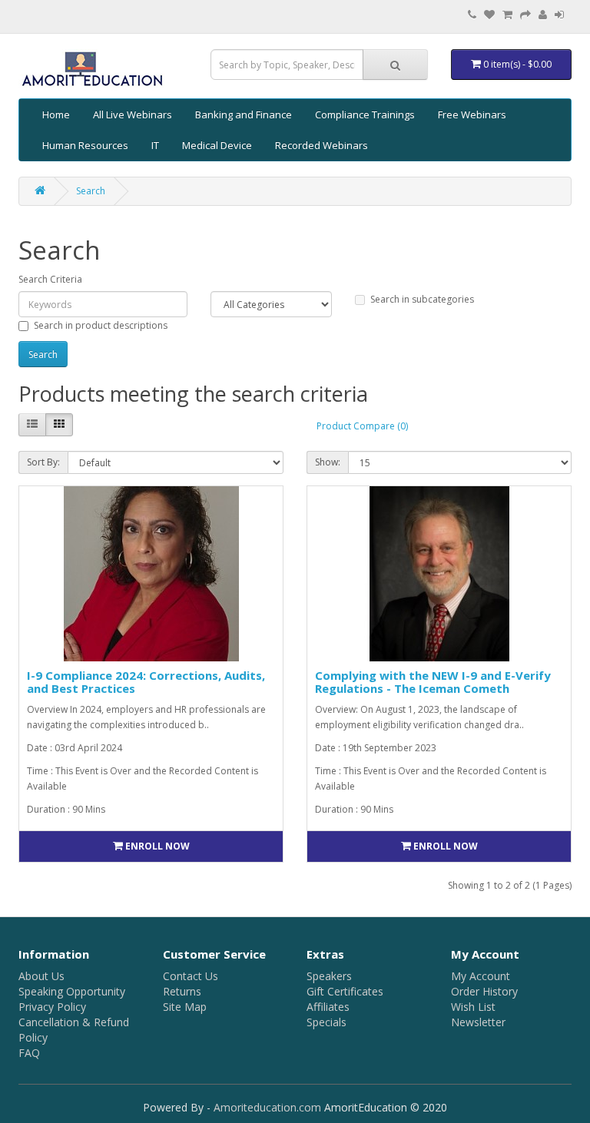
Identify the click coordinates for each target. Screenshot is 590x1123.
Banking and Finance (243, 114)
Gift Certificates (345, 991)
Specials (326, 1022)
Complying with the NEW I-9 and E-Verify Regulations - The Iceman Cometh (433, 682)
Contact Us (190, 976)
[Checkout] (525, 15)
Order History (484, 991)
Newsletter (478, 1022)
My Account (480, 976)
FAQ (29, 1052)
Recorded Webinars (321, 145)
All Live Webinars (132, 114)
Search (90, 190)
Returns (182, 991)
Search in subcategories (422, 299)
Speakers (329, 976)
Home (56, 114)
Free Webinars (472, 114)
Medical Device (217, 145)
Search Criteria (50, 279)
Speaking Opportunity (71, 991)
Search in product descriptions (100, 325)
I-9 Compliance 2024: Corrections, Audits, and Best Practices (146, 682)
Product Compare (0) (362, 425)
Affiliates (328, 1006)
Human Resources (85, 145)
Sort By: (43, 462)
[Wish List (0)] (489, 15)
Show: (327, 462)
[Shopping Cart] (507, 15)
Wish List (473, 1006)
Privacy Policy (52, 1006)
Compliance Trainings (365, 114)
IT (155, 145)
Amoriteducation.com (267, 1107)
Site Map (185, 1006)
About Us (41, 976)
